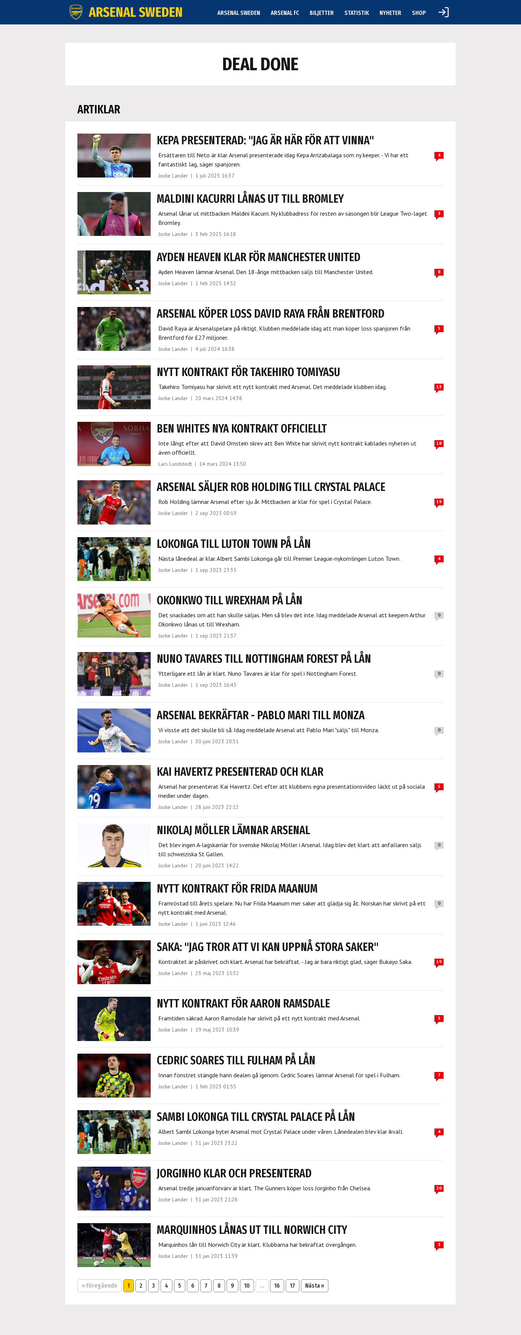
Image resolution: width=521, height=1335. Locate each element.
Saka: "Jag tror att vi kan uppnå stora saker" (268, 947)
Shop (419, 12)
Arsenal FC (285, 12)
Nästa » (314, 1285)
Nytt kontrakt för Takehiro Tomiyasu (248, 372)
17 (292, 1285)
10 (247, 1285)
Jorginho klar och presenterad (234, 1173)
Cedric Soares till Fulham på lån (236, 1060)
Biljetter (322, 12)
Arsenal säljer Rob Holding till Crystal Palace (271, 487)
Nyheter (390, 12)
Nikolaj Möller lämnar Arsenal (233, 830)
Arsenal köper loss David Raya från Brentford (270, 314)
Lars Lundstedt (175, 463)
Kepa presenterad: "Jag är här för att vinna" (265, 140)
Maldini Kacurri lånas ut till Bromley (250, 199)
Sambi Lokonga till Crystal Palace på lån (256, 1117)
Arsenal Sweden (238, 12)
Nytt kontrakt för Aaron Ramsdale (243, 1004)
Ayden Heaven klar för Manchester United (258, 257)
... (262, 1285)
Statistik (356, 12)
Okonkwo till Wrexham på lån (229, 600)
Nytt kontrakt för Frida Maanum (237, 889)
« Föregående (99, 1285)
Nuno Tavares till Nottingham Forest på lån (264, 659)
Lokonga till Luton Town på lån (234, 544)
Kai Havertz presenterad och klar (240, 772)
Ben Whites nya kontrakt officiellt (242, 429)
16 (277, 1285)
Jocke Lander (173, 175)
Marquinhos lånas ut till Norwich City (252, 1230)
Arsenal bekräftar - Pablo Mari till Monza (261, 715)
